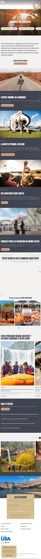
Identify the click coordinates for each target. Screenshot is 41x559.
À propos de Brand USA (6, 523)
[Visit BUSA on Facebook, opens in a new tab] (6, 542)
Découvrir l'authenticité (7, 105)
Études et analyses (4, 528)
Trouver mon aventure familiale (9, 28)
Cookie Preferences (31, 553)
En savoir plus (9, 555)
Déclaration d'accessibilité (23, 553)
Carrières (3, 526)
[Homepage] (2, 2)
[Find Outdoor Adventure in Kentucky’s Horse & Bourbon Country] (17, 363)
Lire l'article (3, 396)
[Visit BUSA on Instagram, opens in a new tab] (1, 542)
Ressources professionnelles (6, 531)
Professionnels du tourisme (26, 523)
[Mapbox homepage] (2, 294)
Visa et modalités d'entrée (20, 63)
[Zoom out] (39, 268)
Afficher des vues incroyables (27, 28)
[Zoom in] (39, 267)
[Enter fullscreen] (39, 272)
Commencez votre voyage (7, 154)
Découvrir (4, 202)
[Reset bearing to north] (39, 270)
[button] (32, 438)
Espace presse (23, 526)
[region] (20, 280)
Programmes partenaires (25, 528)
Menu (36, 1)
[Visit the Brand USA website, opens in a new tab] (6, 538)
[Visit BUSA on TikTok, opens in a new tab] (3, 542)
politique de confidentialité (14, 516)
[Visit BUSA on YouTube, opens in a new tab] (8, 542)
